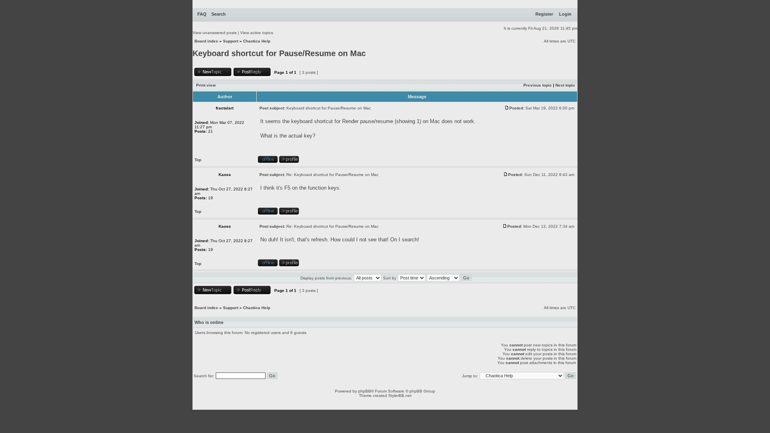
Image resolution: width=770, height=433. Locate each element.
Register (544, 14)
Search (218, 14)
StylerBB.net (399, 395)
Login (565, 14)
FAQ (202, 14)
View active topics (256, 32)
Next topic (565, 85)
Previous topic (537, 85)
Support (230, 41)
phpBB (364, 391)
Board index (206, 41)
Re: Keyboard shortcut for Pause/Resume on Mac (332, 174)
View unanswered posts (214, 32)
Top (198, 160)
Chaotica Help (256, 41)
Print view (206, 85)
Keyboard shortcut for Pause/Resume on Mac (279, 53)
